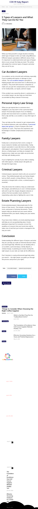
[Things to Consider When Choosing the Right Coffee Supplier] (19, 295)
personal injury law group (25, 268)
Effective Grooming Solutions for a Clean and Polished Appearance (24, 336)
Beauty (4, 341)
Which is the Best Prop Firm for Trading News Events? (23, 316)
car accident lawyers (12, 268)
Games (4, 331)
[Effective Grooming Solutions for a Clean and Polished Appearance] (7, 338)
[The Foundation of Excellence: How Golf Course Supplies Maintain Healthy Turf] (7, 328)
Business (4, 306)
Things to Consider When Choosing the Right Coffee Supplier (17, 310)
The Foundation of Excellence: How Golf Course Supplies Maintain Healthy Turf (25, 326)
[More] (29, 276)
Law (7, 6)
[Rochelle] (3, 23)
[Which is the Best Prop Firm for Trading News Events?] (7, 318)
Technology (5, 321)
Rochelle (9, 23)
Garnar (4, 313)
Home (3, 6)
